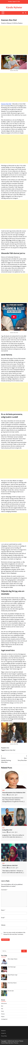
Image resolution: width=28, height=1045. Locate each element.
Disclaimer (3, 1030)
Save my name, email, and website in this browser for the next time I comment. (14, 933)
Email (3, 917)
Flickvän (3, 1014)
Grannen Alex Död (6, 104)
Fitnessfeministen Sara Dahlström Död (13, 792)
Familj (2, 1011)
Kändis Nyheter (14, 7)
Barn (2, 1006)
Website (3, 925)
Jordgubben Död (7, 830)
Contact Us (3, 1033)
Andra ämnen (4, 1003)
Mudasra (20, 23)
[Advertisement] (14, 39)
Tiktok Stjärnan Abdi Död (10, 865)
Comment (4, 889)
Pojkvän (2, 1016)
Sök (24, 951)
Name (3, 910)
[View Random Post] (23, 13)
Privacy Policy (4, 1036)
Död (8, 748)
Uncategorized (4, 1019)
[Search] (25, 13)
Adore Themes (14, 1043)
